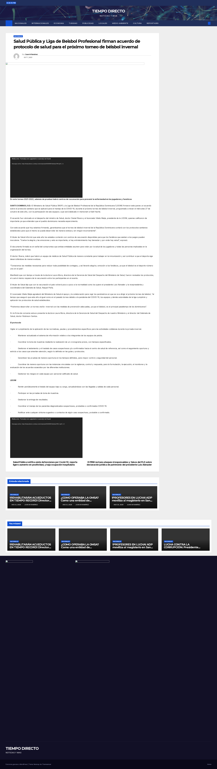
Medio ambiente (120, 23)
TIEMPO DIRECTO (108, 11)
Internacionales (40, 23)
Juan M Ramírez (31, 54)
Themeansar (46, 764)
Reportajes (153, 23)
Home (209, 764)
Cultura (137, 23)
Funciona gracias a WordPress (17, 764)
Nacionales (21, 23)
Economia (59, 23)
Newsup (36, 764)
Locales (103, 23)
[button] (205, 23)
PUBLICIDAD (88, 23)
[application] (46, 177)
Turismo (73, 23)
